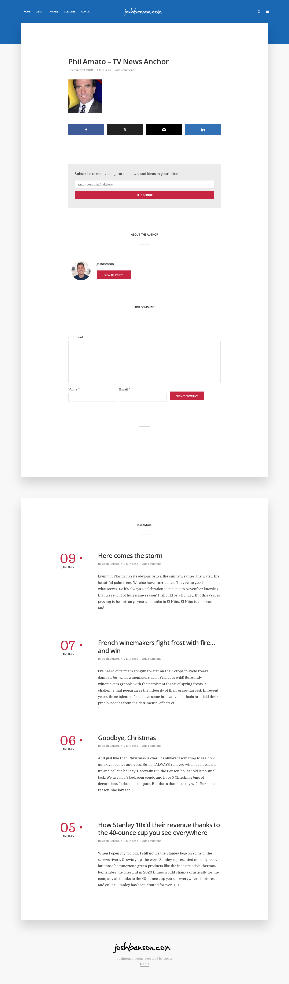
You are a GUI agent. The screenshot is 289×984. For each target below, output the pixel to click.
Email (124, 389)
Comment (75, 337)
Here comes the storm (130, 556)
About (40, 12)
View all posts (114, 275)
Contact (86, 12)
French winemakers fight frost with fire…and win (156, 647)
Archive (54, 12)
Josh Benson (111, 563)
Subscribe (69, 12)
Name (74, 389)
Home (27, 12)
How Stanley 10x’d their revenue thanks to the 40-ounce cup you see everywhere (159, 829)
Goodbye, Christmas (127, 738)
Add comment (124, 70)
